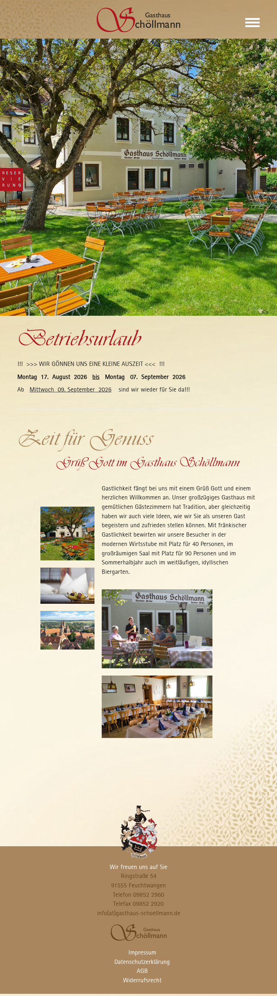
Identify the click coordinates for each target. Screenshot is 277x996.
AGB (142, 971)
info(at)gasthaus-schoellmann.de (138, 913)
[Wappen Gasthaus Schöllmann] (138, 831)
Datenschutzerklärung (142, 962)
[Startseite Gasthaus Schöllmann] (138, 19)
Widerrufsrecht (142, 980)
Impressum (142, 952)
